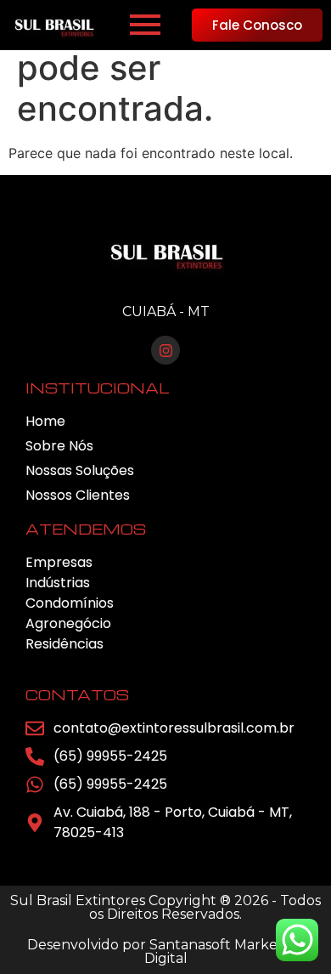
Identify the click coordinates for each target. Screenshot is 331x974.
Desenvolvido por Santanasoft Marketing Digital (166, 951)
